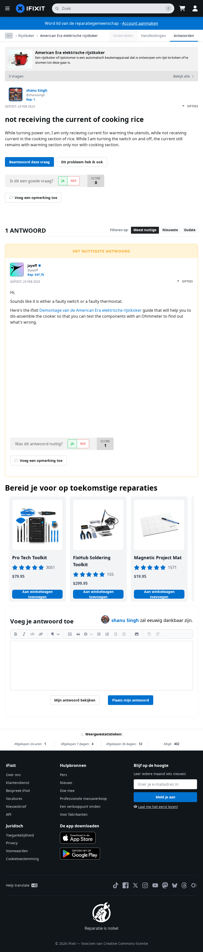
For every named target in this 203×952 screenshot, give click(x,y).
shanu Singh (125, 620)
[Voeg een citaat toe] (78, 634)
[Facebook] (125, 885)
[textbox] (101, 665)
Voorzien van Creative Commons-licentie (114, 943)
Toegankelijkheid (20, 835)
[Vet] (16, 634)
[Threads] (184, 885)
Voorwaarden (17, 850)
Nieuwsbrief (16, 806)
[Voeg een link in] (41, 634)
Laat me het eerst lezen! (158, 806)
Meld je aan (165, 797)
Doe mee (67, 790)
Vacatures (14, 798)
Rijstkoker (26, 35)
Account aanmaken (140, 23)
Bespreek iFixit (18, 790)
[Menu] (7, 8)
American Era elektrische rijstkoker (69, 35)
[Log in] (195, 8)
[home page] (30, 8)
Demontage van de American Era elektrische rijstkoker (90, 310)
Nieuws (66, 782)
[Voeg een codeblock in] (70, 634)
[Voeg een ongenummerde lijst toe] (99, 634)
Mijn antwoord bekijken (74, 700)
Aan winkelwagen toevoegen (37, 594)
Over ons (13, 774)
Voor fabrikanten (74, 814)
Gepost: (20, 106)
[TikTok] (116, 885)
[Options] (9, 36)
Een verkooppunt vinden (80, 806)
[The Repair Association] (194, 885)
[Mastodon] (165, 885)
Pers (63, 774)
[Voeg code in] (32, 634)
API (8, 814)
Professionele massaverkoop (83, 798)
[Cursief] (24, 634)
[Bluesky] (174, 885)
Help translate (17, 885)
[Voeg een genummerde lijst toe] (107, 634)
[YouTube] (155, 885)
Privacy (12, 842)
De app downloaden (79, 826)
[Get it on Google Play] (80, 854)
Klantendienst (17, 782)
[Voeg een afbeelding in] (137, 634)
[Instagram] (145, 885)
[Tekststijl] (55, 634)
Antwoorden (184, 35)
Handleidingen (153, 35)
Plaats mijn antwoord (130, 700)
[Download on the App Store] (78, 838)
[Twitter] (135, 885)
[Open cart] (182, 8)
